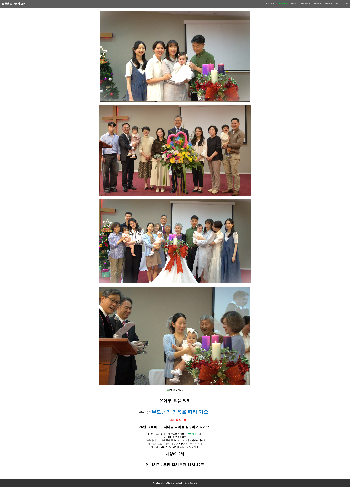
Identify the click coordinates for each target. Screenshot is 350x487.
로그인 (345, 3)
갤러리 (328, 3)
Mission (304, 3)
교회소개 (269, 3)
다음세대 (282, 3)
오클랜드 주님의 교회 (14, 3)
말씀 (293, 3)
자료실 (317, 3)
